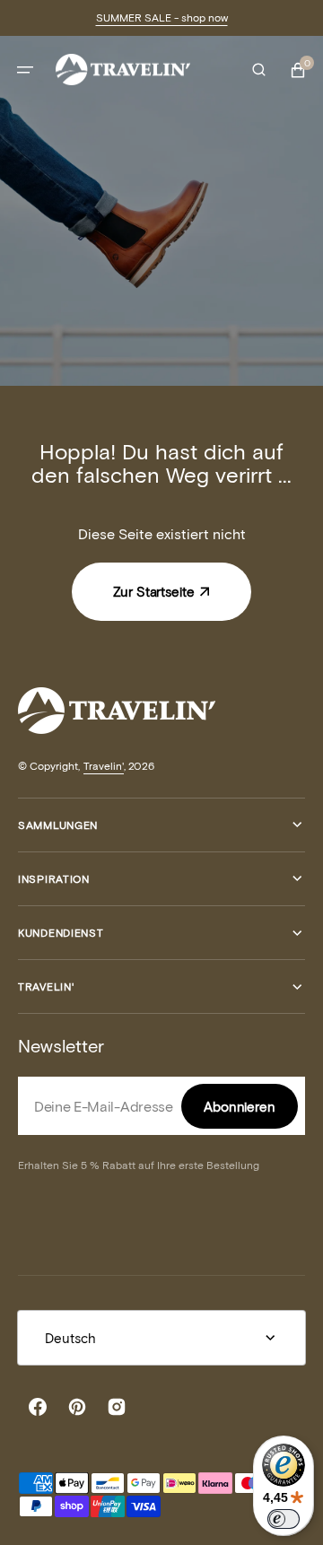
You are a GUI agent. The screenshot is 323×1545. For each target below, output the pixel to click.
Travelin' (103, 765)
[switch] (283, 1519)
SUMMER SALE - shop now (162, 17)
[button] (25, 70)
